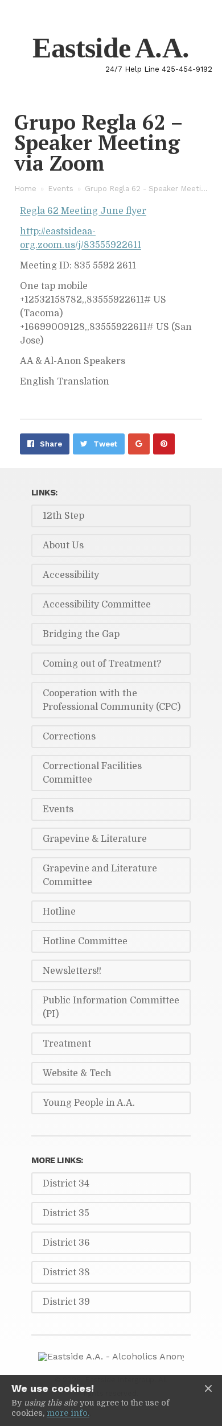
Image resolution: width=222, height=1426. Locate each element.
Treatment (67, 1044)
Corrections (69, 736)
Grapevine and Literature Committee (100, 875)
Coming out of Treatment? (102, 664)
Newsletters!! (72, 971)
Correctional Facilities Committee (92, 773)
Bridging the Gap (81, 634)
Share (51, 444)
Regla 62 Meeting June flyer (83, 211)
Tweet (105, 444)
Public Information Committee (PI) (111, 1007)
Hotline (59, 912)
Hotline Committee (85, 941)
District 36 (66, 1243)
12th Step (63, 516)
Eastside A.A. (110, 48)
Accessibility (71, 575)
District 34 (66, 1184)
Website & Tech (77, 1073)
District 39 (66, 1302)
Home (25, 188)
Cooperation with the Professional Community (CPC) (111, 700)
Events (60, 188)
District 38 (66, 1272)
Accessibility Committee (97, 605)
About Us (63, 545)
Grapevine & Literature (95, 839)
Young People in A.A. (89, 1103)
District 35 (66, 1213)
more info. (68, 1412)
